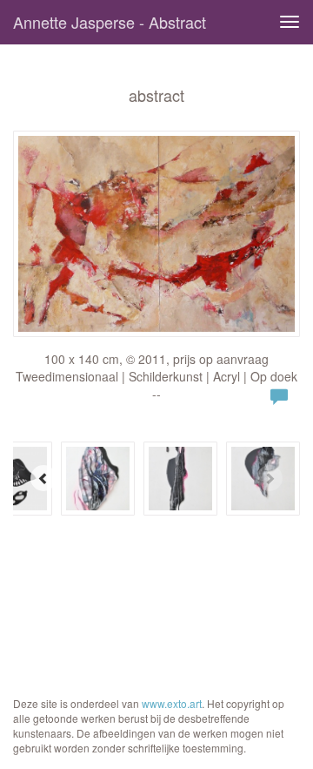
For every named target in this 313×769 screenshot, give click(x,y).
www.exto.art (172, 703)
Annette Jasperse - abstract (109, 21)
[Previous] (43, 478)
